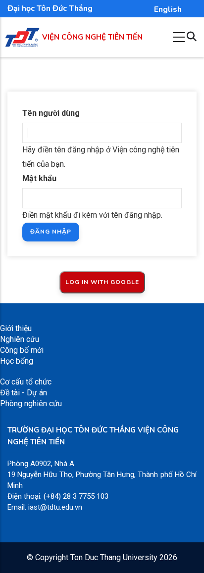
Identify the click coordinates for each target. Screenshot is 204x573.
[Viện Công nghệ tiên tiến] (22, 33)
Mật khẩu (39, 178)
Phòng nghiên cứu (31, 403)
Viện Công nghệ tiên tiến (92, 37)
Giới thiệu (16, 328)
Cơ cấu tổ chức (25, 381)
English (168, 9)
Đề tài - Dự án (23, 392)
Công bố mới (22, 350)
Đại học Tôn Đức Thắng (50, 8)
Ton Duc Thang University (113, 557)
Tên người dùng (51, 113)
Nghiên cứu (19, 339)
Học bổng (16, 361)
